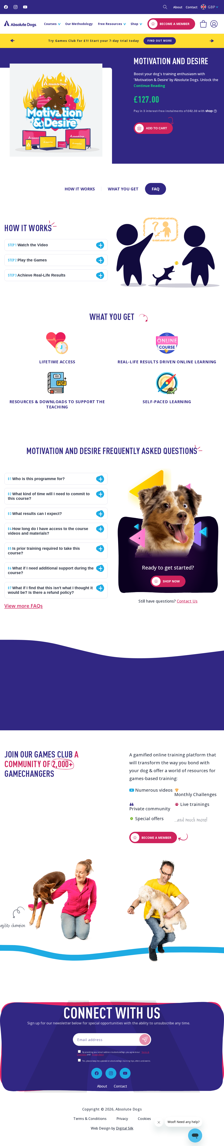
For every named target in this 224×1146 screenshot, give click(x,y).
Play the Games (27, 260)
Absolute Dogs (129, 1109)
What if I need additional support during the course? (51, 570)
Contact (192, 7)
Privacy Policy (98, 1054)
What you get (123, 189)
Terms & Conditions (90, 1118)
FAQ (155, 189)
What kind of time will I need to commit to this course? (49, 496)
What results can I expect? (35, 513)
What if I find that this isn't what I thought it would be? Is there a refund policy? (50, 590)
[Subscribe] (144, 1039)
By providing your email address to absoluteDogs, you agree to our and (113, 1053)
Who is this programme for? (36, 478)
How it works (80, 189)
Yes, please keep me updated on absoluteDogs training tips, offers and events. (116, 1061)
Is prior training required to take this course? (44, 550)
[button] (165, 7)
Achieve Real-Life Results (36, 275)
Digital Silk (124, 1128)
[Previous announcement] (12, 41)
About (177, 7)
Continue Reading (149, 85)
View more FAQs (23, 605)
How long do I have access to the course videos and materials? (48, 531)
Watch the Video (28, 245)
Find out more (159, 41)
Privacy (122, 1118)
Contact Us (187, 601)
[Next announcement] (211, 41)
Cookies (144, 1118)
